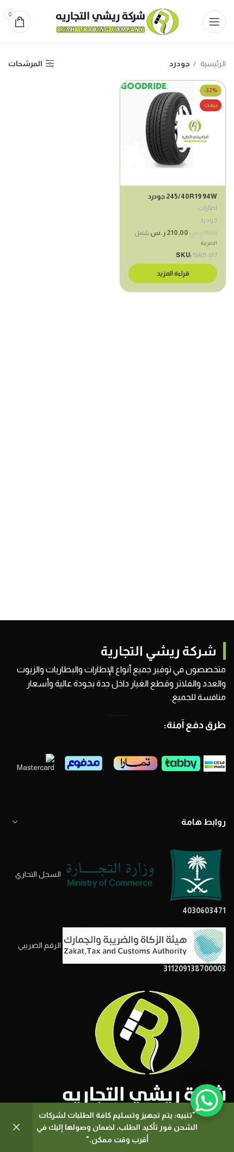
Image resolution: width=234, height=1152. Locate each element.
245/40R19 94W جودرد (182, 196)
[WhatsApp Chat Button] (206, 1100)
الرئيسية (212, 63)
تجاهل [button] (16, 1127)
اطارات (207, 208)
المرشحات (25, 63)
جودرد (208, 220)
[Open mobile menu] (214, 22)
